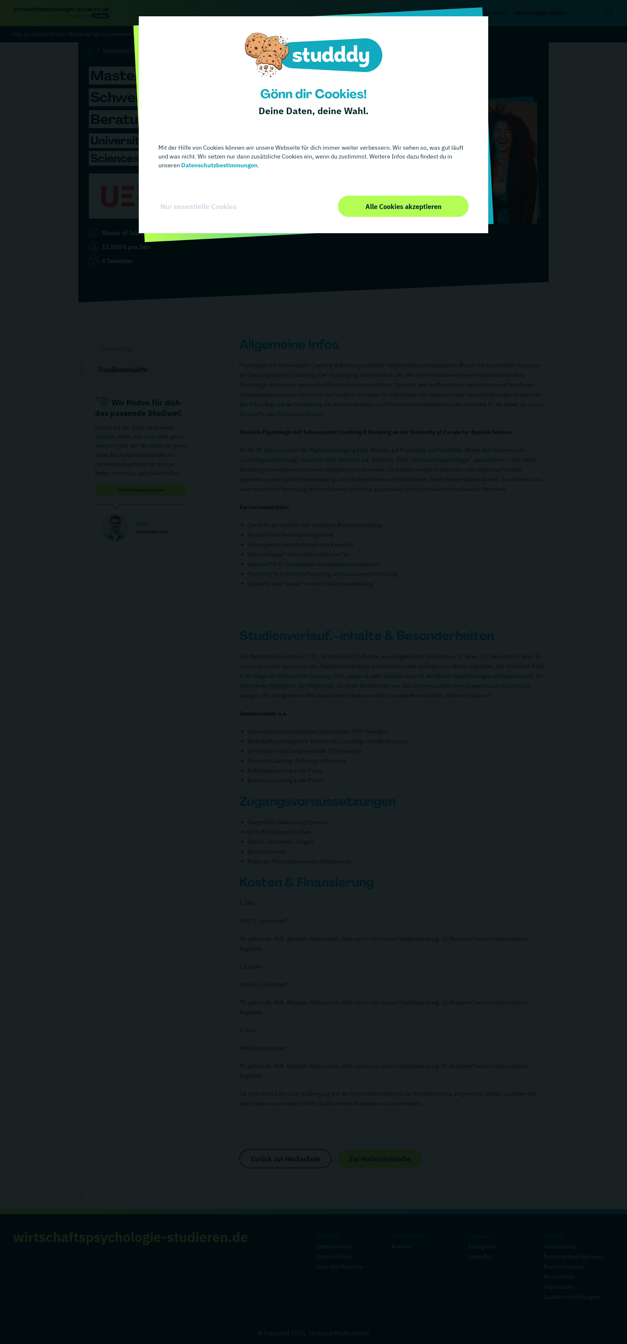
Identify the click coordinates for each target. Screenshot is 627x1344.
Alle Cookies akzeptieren (403, 206)
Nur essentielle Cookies (198, 206)
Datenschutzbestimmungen (219, 165)
